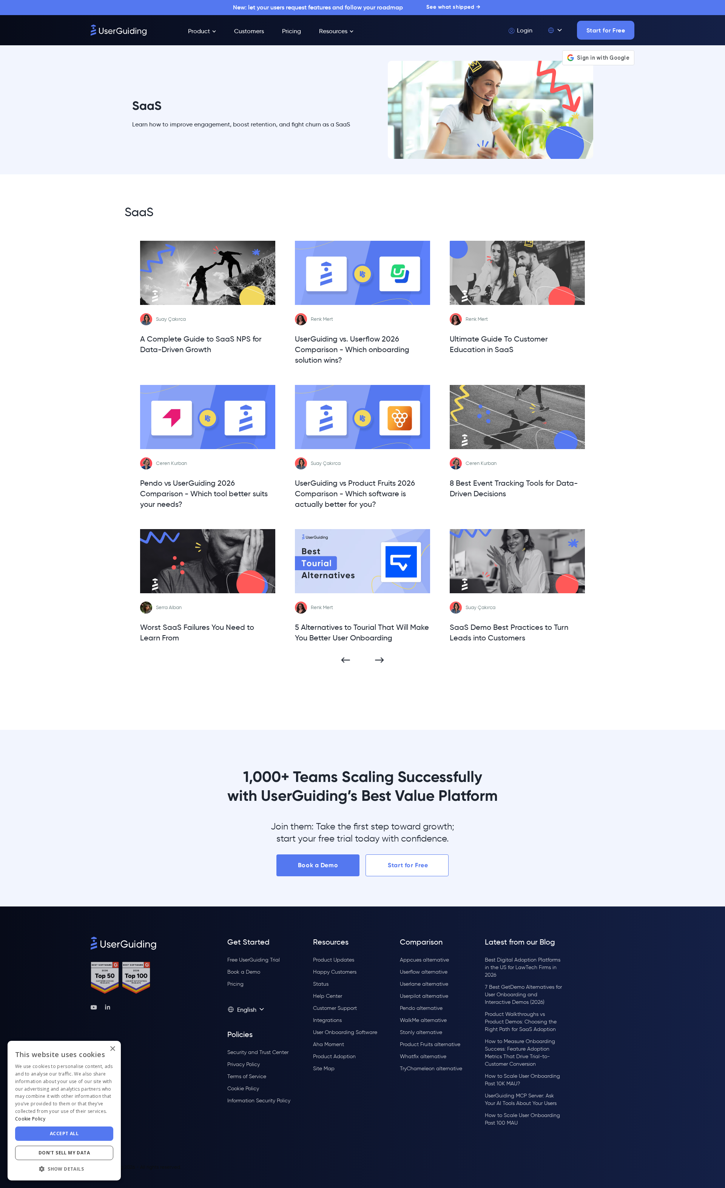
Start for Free (605, 30)
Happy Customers (334, 972)
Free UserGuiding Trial (253, 960)
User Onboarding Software (345, 1032)
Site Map (324, 1068)
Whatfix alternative (423, 1056)
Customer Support (335, 1008)
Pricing (235, 984)
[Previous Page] (345, 660)
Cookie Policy (243, 1088)
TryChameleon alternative (431, 1068)
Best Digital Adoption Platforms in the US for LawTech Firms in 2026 (522, 967)
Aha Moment (328, 1044)
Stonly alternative (421, 1032)
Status (321, 984)
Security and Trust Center (257, 1052)
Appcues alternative (424, 960)
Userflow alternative (423, 972)
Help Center (327, 996)
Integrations (327, 1020)
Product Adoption (334, 1056)
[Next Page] (379, 660)
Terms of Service (246, 1076)
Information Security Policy (258, 1100)
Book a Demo (318, 865)
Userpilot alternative (424, 996)
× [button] (112, 1049)
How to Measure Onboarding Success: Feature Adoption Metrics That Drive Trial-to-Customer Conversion (520, 1052)
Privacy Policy (243, 1064)
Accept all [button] (64, 1133)
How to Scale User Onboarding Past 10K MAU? (522, 1080)
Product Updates (333, 960)
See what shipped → (453, 7)
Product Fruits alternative (430, 1044)
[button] (555, 30)
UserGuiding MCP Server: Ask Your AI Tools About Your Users (521, 1099)
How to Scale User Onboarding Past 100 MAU (522, 1119)
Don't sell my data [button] (64, 1153)
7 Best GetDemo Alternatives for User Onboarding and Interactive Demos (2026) (523, 994)
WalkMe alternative (423, 1020)
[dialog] (64, 1110)
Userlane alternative (424, 984)
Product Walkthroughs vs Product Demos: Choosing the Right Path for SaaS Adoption (521, 1022)
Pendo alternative (421, 1008)
